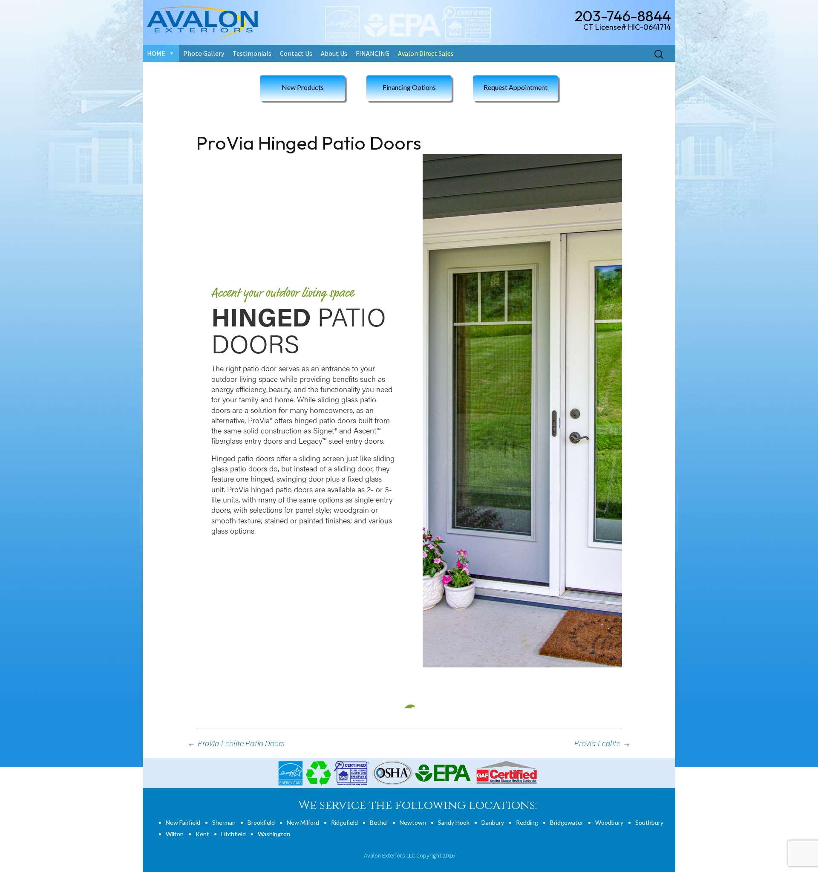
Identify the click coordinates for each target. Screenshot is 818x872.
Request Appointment (515, 87)
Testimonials (252, 53)
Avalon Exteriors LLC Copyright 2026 (409, 855)
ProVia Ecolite (602, 743)
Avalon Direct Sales (426, 53)
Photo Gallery (203, 53)
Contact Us (296, 53)
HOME (156, 53)
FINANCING (372, 53)
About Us (334, 53)
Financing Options (409, 87)
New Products (303, 87)
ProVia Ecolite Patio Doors (236, 743)
